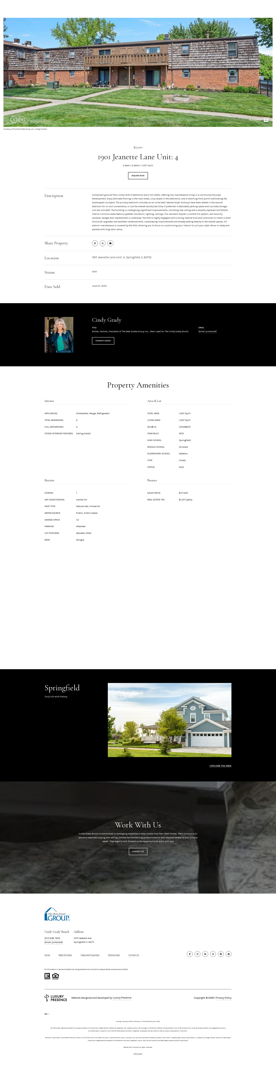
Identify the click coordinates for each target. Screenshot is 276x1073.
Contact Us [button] (138, 851)
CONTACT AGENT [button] (103, 340)
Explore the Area (220, 765)
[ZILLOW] (228, 954)
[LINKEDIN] (205, 954)
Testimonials (114, 955)
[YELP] (213, 954)
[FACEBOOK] (190, 954)
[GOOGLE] (221, 954)
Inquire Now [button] (138, 175)
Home (47, 955)
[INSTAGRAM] (197, 954)
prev (14, 119)
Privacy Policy (223, 997)
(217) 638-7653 (52, 938)
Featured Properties (90, 955)
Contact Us (134, 955)
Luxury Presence (122, 997)
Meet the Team (65, 955)
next (21, 119)
